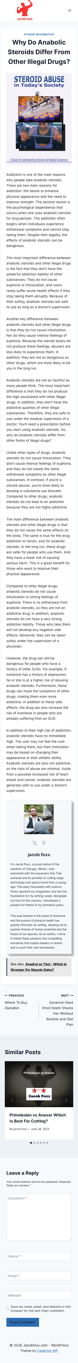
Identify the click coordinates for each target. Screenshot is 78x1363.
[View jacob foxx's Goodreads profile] (43, 842)
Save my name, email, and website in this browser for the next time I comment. (41, 1309)
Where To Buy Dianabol (16, 1002)
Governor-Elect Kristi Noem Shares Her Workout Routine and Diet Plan (57, 1010)
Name (14, 1256)
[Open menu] (69, 10)
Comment (17, 1198)
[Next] (66, 1100)
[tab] (31, 1143)
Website (14, 1295)
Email (14, 1276)
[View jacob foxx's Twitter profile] (34, 842)
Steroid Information (39, 34)
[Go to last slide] (12, 1100)
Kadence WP (47, 1351)
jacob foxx (39, 854)
